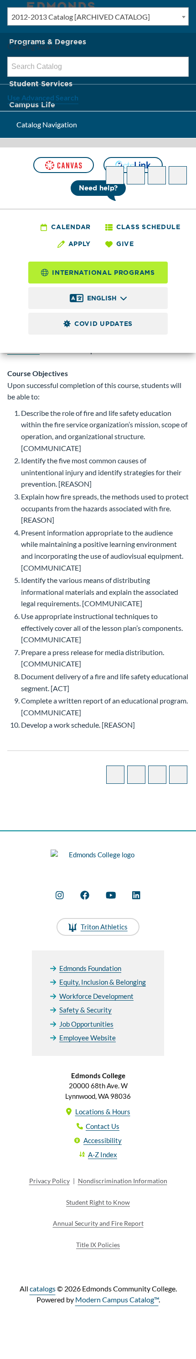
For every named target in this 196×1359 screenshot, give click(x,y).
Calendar (71, 227)
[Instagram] (60, 895)
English (102, 298)
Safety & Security (85, 1010)
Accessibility (102, 1140)
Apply (79, 243)
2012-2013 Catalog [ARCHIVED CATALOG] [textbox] (80, 16)
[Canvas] (63, 165)
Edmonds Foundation (90, 968)
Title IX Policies (98, 1245)
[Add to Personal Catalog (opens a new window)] (115, 175)
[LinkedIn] (136, 895)
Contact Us (102, 1126)
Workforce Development (96, 996)
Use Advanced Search (42, 97)
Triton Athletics (104, 927)
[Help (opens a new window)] (178, 175)
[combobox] (98, 16)
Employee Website (87, 1038)
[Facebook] (84, 895)
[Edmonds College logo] (98, 860)
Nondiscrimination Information (122, 1181)
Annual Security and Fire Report (98, 1223)
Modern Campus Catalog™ (117, 1299)
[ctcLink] (133, 165)
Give (125, 243)
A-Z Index (102, 1154)
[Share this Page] (136, 175)
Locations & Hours (102, 1111)
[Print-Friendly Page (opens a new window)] (157, 175)
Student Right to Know (98, 1202)
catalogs (43, 1288)
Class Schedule (148, 227)
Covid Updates (103, 323)
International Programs (103, 272)
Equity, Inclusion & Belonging (102, 982)
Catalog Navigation (46, 124)
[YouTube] (111, 895)
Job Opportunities (86, 1024)
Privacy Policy (49, 1181)
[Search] (179, 67)
